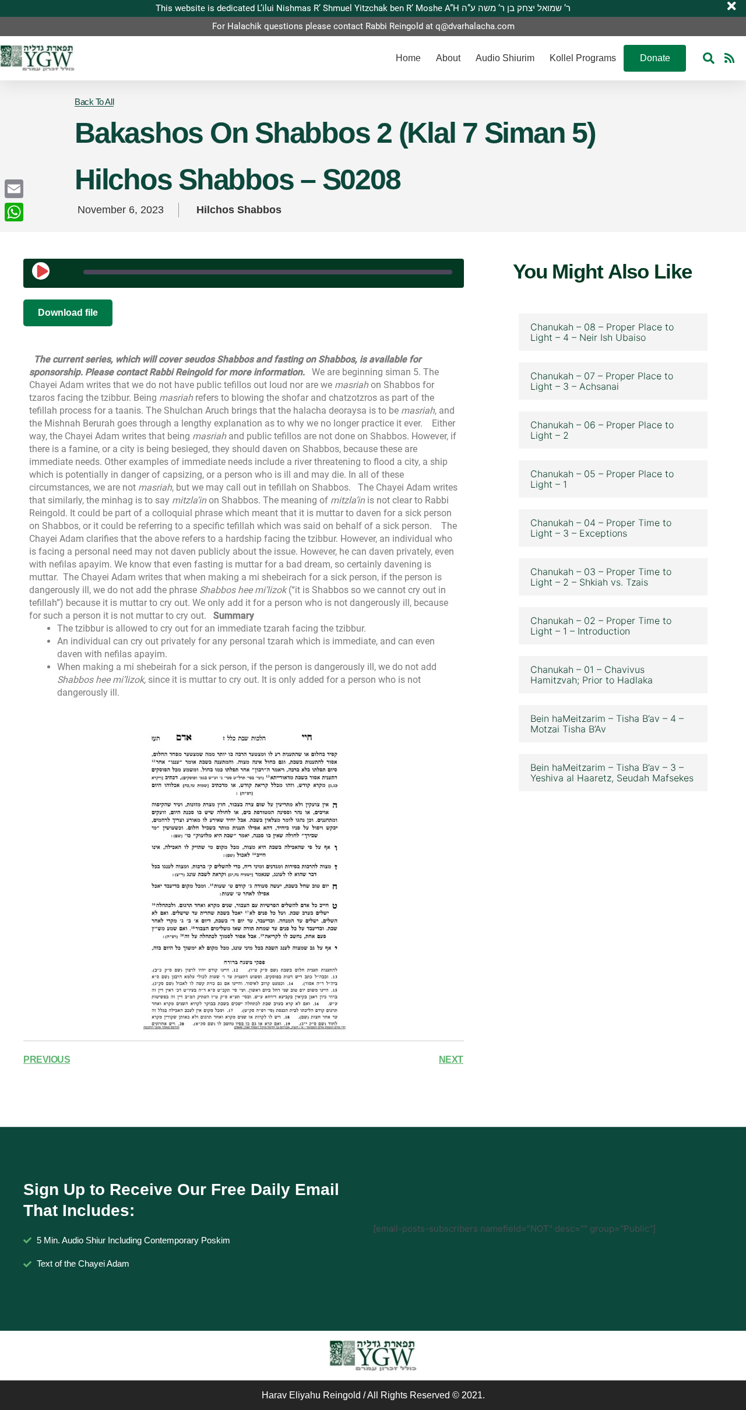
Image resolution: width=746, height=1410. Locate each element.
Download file (68, 313)
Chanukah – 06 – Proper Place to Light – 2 (602, 430)
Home (408, 58)
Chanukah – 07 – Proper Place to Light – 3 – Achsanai (601, 381)
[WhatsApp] (14, 212)
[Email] (14, 188)
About (448, 58)
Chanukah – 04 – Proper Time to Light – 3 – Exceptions (600, 527)
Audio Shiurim (505, 58)
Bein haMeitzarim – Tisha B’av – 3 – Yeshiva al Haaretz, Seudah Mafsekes (612, 772)
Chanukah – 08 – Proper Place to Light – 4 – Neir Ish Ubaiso (602, 332)
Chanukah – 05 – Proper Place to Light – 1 (602, 478)
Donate (655, 58)
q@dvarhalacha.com (475, 26)
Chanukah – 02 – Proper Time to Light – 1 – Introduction (600, 625)
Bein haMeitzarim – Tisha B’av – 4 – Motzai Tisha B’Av (607, 723)
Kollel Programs (583, 58)
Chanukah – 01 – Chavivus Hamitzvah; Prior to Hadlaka (591, 674)
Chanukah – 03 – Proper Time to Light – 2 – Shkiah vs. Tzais (600, 576)
